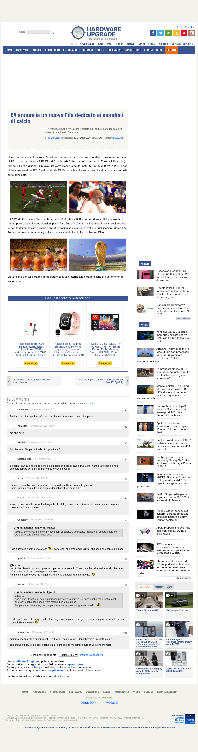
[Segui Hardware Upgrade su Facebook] (153, 33)
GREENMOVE (115, 50)
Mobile (112, 702)
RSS (136, 727)
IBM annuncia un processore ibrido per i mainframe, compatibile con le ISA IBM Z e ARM (173, 548)
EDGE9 (100, 50)
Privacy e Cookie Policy (55, 727)
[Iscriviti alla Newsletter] (168, 33)
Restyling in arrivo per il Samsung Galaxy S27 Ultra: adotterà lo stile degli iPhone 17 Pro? (173, 461)
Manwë (21, 497)
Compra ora (31, 363)
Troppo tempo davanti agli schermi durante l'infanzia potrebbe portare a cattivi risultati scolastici (172, 515)
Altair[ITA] (22, 426)
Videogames (117, 138)
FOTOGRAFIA (70, 50)
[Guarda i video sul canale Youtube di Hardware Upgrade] (184, 33)
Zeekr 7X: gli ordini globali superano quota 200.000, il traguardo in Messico (172, 497)
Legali (38, 727)
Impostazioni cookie (164, 727)
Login (180, 27)
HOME (9, 50)
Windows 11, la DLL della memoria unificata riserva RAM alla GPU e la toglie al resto (172, 336)
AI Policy (73, 727)
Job (151, 727)
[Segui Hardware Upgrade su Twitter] (160, 33)
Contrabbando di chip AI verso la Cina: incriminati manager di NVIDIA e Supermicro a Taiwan (171, 410)
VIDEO (136, 692)
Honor (119, 44)
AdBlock (96, 727)
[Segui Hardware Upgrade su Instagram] (191, 33)
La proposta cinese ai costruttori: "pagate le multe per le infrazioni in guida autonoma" (173, 373)
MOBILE (37, 50)
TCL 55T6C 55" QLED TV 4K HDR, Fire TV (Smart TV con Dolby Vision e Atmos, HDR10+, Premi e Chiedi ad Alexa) (105, 349)
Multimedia (145, 587)
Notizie (144, 324)
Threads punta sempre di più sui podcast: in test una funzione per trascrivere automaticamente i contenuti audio (164, 567)
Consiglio (22, 409)
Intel (109, 44)
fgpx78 (21, 558)
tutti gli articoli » (183, 319)
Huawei (130, 44)
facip (20, 478)
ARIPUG (21, 442)
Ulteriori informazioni (133, 718)
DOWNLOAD (92, 692)
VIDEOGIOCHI (52, 50)
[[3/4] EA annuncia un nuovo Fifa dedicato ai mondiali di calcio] (38, 269)
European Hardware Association (179, 720)
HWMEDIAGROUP (167, 692)
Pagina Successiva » (92, 654)
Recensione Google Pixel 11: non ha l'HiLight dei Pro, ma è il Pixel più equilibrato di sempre (173, 275)
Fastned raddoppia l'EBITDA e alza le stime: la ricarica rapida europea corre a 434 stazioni (173, 444)
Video (169, 587)
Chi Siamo (28, 727)
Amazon (163, 44)
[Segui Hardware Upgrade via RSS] (176, 33)
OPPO (142, 44)
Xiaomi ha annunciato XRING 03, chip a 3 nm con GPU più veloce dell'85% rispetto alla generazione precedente (163, 480)
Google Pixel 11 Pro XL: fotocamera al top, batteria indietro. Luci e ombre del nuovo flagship (172, 292)
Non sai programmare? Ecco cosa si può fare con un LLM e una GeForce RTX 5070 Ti (173, 309)
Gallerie (159, 587)
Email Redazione (123, 727)
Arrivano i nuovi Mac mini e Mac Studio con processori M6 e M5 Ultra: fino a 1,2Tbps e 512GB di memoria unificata (163, 355)
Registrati (190, 27)
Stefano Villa (24, 459)
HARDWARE (22, 50)
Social (144, 727)
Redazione (108, 727)
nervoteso (23, 632)
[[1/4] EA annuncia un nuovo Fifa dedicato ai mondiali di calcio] (38, 212)
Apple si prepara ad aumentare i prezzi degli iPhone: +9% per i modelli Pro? (172, 427)
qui (54, 676)
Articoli (145, 263)
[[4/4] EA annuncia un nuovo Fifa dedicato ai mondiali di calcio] (97, 269)
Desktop (88, 702)
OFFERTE (172, 50)
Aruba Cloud (87, 44)
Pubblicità (85, 727)
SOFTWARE (87, 50)
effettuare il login (24, 661)
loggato (39, 667)
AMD (100, 44)
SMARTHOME (133, 50)
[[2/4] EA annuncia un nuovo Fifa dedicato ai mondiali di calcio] (97, 212)
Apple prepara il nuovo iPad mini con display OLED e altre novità (173, 530)
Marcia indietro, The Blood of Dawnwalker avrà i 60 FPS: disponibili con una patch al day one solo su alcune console (163, 392)
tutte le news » (183, 578)
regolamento (57, 670)
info (93, 403)
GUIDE (159, 50)
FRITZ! (151, 44)
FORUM (148, 50)
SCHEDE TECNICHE (182, 44)
